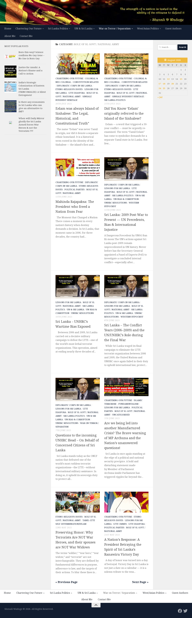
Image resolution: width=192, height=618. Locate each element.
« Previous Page (67, 582)
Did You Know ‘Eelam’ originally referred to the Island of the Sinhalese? (124, 113)
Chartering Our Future (28, 28)
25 (164, 88)
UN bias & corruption (126, 199)
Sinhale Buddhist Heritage (128, 96)
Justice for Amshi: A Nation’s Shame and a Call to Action (30, 70)
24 (160, 88)
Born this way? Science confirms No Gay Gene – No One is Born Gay (31, 55)
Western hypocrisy (132, 317)
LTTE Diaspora (77, 93)
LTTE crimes (120, 524)
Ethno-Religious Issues (69, 89)
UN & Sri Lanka (83, 28)
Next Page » (140, 582)
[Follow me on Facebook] (180, 611)
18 (164, 83)
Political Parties (74, 189)
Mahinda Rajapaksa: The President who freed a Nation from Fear (75, 207)
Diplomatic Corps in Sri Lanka (74, 85)
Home (7, 28)
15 (181, 79)
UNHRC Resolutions (115, 202)
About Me (9, 36)
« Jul (160, 97)
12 (168, 79)
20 (172, 83)
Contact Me (26, 36)
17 (160, 83)
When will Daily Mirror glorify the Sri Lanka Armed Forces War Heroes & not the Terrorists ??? (31, 124)
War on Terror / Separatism (115, 28)
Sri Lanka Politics (58, 28)
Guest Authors (173, 28)
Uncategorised (121, 415)
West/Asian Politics (148, 28)
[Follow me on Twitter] (185, 611)
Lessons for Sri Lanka (117, 188)
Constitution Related (86, 82)
